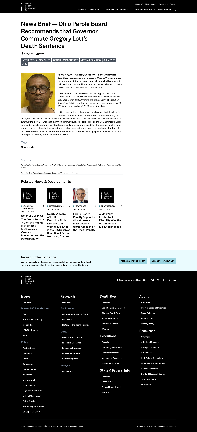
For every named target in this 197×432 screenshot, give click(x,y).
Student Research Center (153, 374)
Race (25, 314)
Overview (27, 302)
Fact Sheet (67, 319)
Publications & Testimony (153, 363)
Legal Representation (33, 390)
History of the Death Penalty (75, 325)
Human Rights (29, 369)
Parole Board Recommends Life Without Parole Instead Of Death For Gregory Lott (64, 165)
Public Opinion (29, 401)
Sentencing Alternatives (34, 406)
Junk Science (29, 385)
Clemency (109, 60)
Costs (25, 358)
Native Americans (110, 323)
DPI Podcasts (147, 352)
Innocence (27, 374)
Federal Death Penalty (112, 387)
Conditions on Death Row (113, 308)
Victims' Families (91, 60)
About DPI (139, 4)
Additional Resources (151, 342)
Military (105, 392)
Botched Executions (111, 363)
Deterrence (28, 364)
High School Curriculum (152, 358)
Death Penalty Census (72, 337)
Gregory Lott (30, 147)
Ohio (24, 63)
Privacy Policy (147, 323)
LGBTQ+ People (30, 330)
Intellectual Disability (36, 60)
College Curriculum (150, 347)
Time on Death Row (111, 313)
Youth (25, 335)
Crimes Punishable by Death (75, 314)
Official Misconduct (65, 60)
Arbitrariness (29, 348)
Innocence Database (71, 348)
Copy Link (28, 53)
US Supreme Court (31, 412)
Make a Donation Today (133, 260)
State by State (109, 381)
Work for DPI (147, 318)
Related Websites (149, 368)
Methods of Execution (112, 358)
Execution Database (71, 343)
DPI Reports (67, 371)
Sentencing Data (70, 358)
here (77, 173)
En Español (146, 384)
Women (105, 329)
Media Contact (151, 4)
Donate (173, 4)
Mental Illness (29, 325)
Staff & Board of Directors (153, 308)
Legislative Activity (71, 353)
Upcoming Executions (112, 347)
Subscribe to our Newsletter (133, 280)
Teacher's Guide (148, 379)
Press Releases (148, 313)
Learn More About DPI (163, 260)
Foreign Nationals (110, 318)
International (29, 380)
